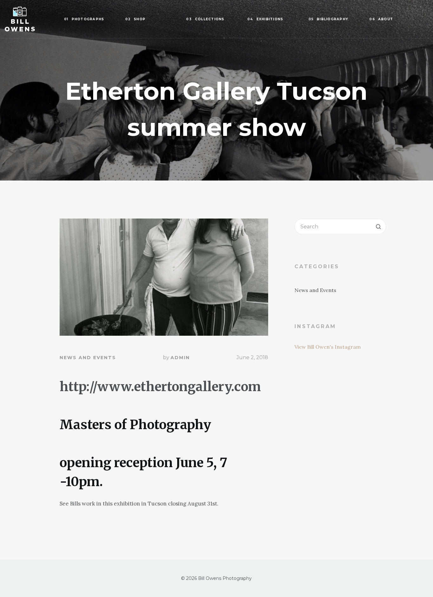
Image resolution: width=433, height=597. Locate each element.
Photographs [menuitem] (84, 19)
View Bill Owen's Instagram (327, 347)
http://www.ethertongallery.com (160, 387)
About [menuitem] (381, 19)
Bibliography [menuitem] (328, 19)
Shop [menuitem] (135, 19)
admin (180, 357)
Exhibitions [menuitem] (265, 19)
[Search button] (378, 226)
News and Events (88, 357)
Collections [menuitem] (205, 19)
